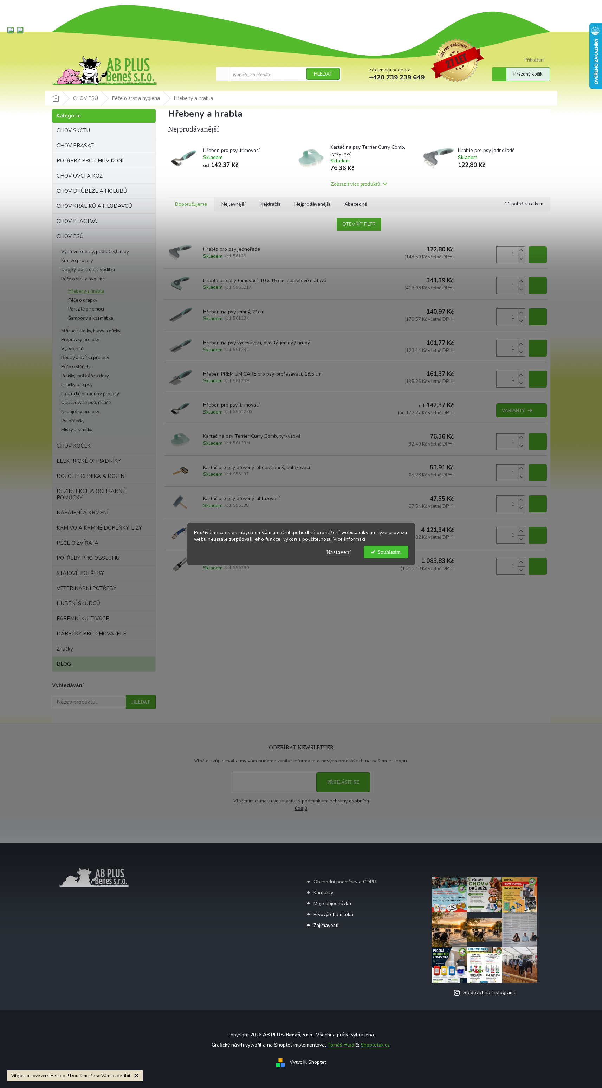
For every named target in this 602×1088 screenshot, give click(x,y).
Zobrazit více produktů (355, 183)
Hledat (323, 74)
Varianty (513, 411)
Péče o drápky (82, 300)
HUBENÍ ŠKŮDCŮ (78, 603)
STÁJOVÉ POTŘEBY (80, 573)
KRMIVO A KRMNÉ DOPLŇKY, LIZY (99, 527)
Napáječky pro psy (80, 412)
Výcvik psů (72, 349)
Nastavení (338, 552)
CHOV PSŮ (70, 236)
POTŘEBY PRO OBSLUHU (88, 558)
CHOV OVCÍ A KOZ (80, 175)
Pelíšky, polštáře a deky (85, 376)
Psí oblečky (73, 421)
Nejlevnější (233, 204)
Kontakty (323, 892)
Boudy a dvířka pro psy (85, 357)
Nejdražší (270, 204)
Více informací (349, 539)
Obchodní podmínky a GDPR (344, 881)
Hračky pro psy (77, 385)
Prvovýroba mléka (333, 914)
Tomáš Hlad (341, 1045)
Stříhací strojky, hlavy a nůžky (91, 331)
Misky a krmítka (76, 430)
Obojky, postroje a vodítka (88, 270)
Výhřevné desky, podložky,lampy (95, 252)
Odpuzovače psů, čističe (86, 402)
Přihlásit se (343, 782)
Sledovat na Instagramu (490, 992)
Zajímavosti (325, 925)
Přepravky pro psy (80, 340)
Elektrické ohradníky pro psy (90, 394)
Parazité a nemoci (86, 309)
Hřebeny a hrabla (86, 291)
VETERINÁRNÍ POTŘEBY (86, 588)
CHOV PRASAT (75, 145)
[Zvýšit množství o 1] (521, 251)
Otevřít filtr (359, 224)
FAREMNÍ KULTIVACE (83, 618)
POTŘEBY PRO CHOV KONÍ (90, 160)
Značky (65, 648)
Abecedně (355, 204)
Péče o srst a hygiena (83, 279)
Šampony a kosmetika (90, 318)
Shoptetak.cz (375, 1045)
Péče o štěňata (76, 367)
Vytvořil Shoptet (308, 1062)
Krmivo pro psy (77, 260)
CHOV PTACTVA (77, 221)
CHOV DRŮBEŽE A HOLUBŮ (92, 190)
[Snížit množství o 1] (521, 259)
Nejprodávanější (312, 204)
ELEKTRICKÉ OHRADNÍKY (89, 461)
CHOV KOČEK (74, 445)
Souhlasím (389, 552)
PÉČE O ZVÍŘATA (77, 542)
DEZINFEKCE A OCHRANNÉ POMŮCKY (91, 494)
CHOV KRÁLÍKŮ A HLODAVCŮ (94, 206)
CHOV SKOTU (73, 130)
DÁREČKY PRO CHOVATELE (91, 633)
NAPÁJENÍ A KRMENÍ (82, 512)
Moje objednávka (332, 903)
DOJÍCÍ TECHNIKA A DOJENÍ (91, 476)
